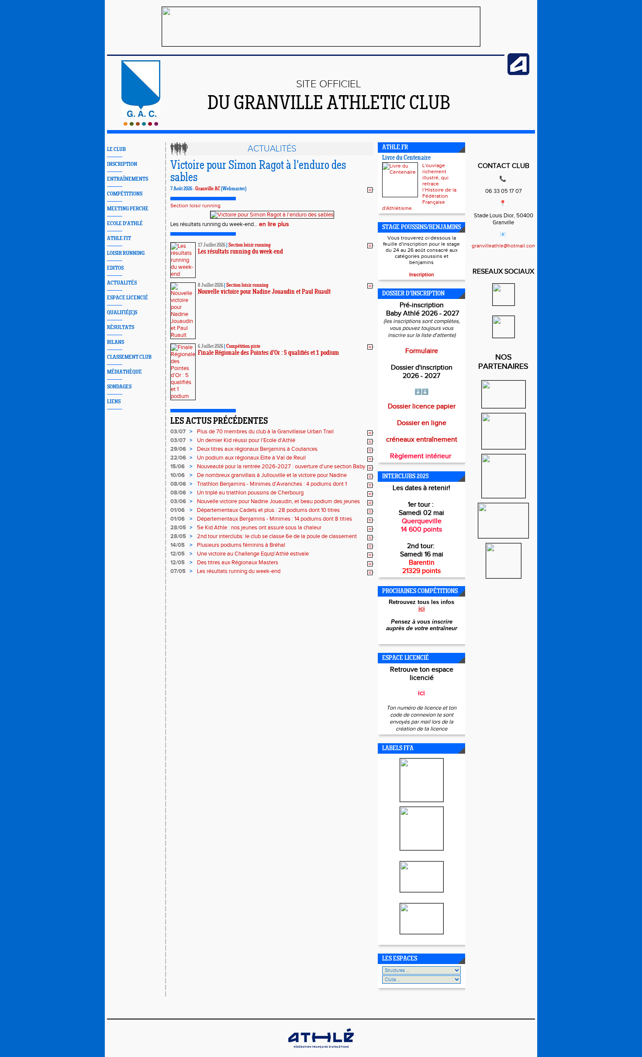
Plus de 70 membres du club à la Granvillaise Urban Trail (265, 431)
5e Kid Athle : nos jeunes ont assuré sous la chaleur (259, 527)
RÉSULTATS (120, 327)
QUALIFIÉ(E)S (122, 313)
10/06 (177, 475)
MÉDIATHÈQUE (124, 372)
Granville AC (207, 189)
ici (421, 608)
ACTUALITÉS (122, 283)
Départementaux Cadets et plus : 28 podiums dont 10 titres (268, 510)
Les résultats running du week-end (240, 252)
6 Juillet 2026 (210, 346)
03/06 (178, 501)
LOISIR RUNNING (126, 253)
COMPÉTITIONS (124, 194)
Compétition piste (243, 346)
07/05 (178, 571)
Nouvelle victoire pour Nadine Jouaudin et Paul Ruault (264, 292)
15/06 (177, 466)
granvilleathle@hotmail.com (504, 246)
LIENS (114, 402)
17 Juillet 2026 (211, 245)
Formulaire (421, 351)
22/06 (178, 457)
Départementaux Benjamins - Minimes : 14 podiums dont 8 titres (274, 518)
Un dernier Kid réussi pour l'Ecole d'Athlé (246, 440)
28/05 (178, 527)
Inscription (421, 274)
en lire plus (274, 224)
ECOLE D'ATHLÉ (125, 223)
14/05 (177, 545)
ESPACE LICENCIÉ (127, 298)
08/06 (178, 483)
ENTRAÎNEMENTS (127, 179)
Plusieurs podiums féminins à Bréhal (241, 545)
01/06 (177, 510)
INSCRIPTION (122, 164)
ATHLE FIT (119, 238)
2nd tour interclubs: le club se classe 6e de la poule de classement (277, 536)
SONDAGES (119, 387)
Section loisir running (195, 205)
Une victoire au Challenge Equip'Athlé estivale (253, 553)
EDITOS (115, 268)
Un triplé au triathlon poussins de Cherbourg (250, 492)
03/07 (178, 431)
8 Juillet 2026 (210, 285)
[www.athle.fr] (518, 73)
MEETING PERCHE (127, 209)
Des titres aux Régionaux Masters (237, 562)
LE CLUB (116, 149)
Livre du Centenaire (406, 158)
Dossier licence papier (422, 406)
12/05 (177, 553)
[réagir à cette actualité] (370, 189)
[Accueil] (141, 123)
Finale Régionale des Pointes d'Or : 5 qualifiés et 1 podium (268, 353)
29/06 (178, 449)
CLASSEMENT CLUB (129, 357)
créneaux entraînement (421, 440)
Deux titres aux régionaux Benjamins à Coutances (257, 449)
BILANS (115, 342)
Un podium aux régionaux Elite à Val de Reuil (251, 457)
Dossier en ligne (421, 423)
